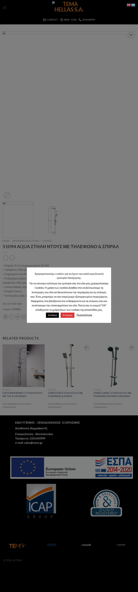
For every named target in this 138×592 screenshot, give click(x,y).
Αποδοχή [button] (52, 315)
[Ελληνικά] (133, 4)
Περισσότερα (84, 314)
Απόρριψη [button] (67, 315)
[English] (129, 4)
